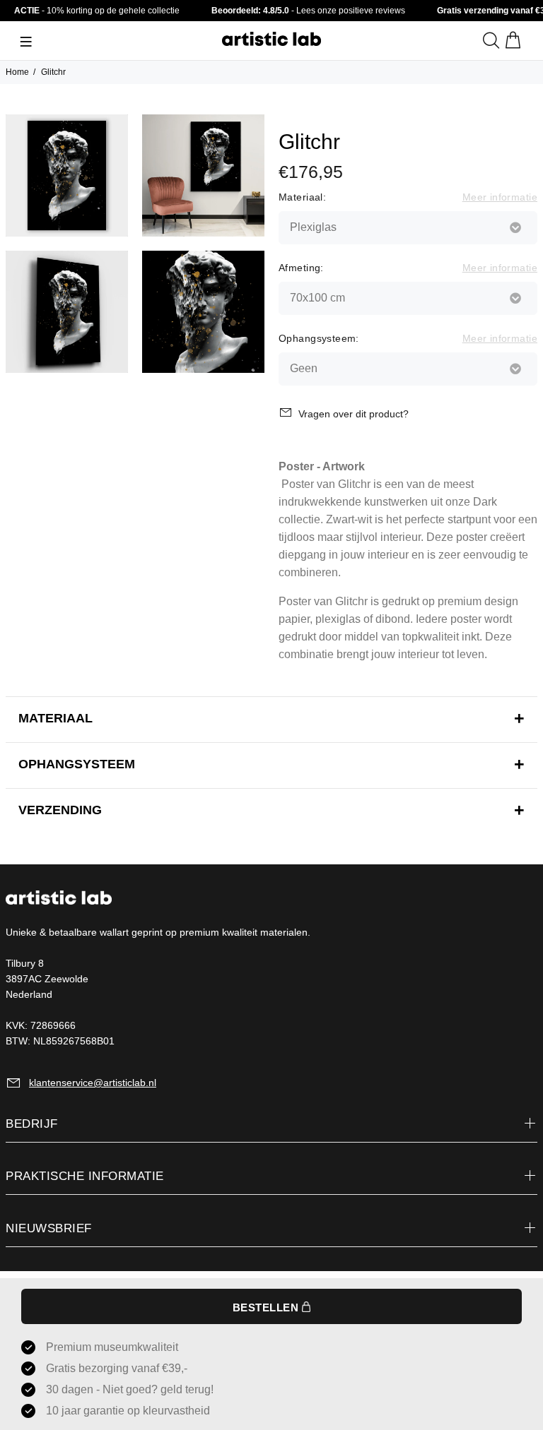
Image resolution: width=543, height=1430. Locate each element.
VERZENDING (60, 810)
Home (17, 72)
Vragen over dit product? (353, 413)
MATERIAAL (55, 718)
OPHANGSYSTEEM (76, 764)
